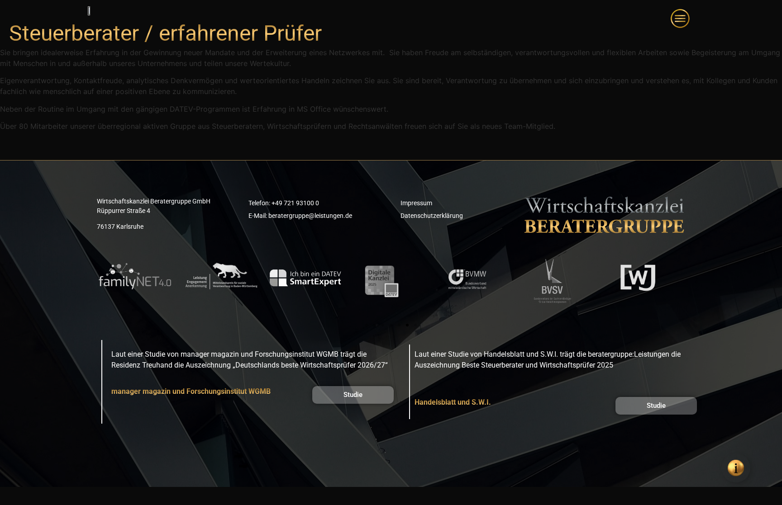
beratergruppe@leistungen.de (310, 215)
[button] (366, 325)
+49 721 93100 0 (295, 203)
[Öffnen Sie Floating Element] (735, 467)
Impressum (416, 203)
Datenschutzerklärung (432, 215)
